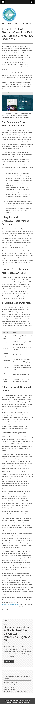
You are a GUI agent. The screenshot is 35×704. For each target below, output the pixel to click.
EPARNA (16, 700)
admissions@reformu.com (10, 604)
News (5, 624)
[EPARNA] (9, 13)
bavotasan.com (26, 702)
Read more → (9, 661)
